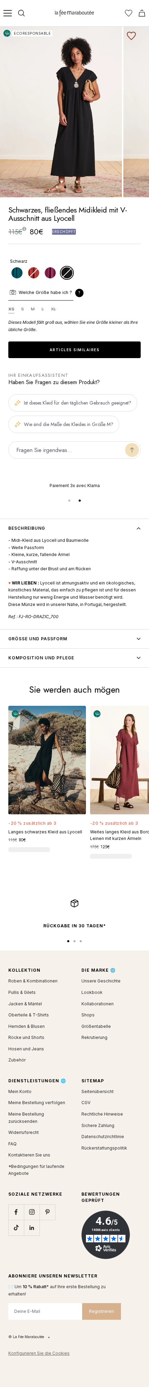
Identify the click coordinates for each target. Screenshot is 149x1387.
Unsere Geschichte (101, 980)
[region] (74, 486)
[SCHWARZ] (67, 273)
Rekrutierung (94, 1037)
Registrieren (101, 1311)
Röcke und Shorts (26, 1037)
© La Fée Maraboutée (26, 1337)
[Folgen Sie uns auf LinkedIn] (32, 1228)
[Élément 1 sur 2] (69, 500)
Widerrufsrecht (23, 1132)
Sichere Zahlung (97, 1125)
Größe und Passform (37, 638)
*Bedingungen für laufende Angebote (36, 1170)
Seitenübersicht (97, 1091)
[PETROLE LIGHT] (17, 273)
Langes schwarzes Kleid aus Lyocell (45, 831)
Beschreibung (26, 528)
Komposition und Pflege (41, 657)
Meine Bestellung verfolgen (36, 1102)
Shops (88, 1014)
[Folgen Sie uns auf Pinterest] (47, 1212)
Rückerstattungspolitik (104, 1148)
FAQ (12, 1143)
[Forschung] (21, 13)
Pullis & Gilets (22, 992)
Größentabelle (96, 1026)
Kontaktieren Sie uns (29, 1155)
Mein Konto (20, 1091)
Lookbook (92, 992)
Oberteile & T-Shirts (28, 1014)
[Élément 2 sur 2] (80, 500)
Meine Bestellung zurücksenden (26, 1117)
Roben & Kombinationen (33, 980)
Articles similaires (75, 350)
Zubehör (17, 1060)
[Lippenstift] (34, 273)
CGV (85, 1102)
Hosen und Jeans (26, 1048)
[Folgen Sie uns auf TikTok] (16, 1228)
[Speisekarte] (7, 13)
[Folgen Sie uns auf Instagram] (32, 1212)
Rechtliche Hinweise (102, 1114)
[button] (79, 293)
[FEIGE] (50, 273)
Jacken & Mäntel (25, 1003)
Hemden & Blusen (26, 1026)
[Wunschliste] (128, 13)
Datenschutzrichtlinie (102, 1136)
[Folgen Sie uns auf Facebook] (16, 1212)
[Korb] (142, 13)
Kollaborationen (97, 1003)
